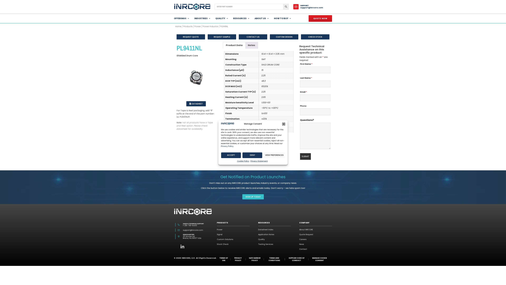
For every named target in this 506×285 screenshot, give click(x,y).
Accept (231, 155)
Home (178, 26)
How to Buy (281, 18)
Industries (201, 18)
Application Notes (266, 234)
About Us (260, 18)
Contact (303, 249)
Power (197, 26)
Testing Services (265, 244)
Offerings (180, 18)
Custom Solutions (225, 239)
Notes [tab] (251, 45)
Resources (240, 18)
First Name (306, 64)
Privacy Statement (259, 161)
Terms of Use (223, 259)
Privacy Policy (227, 146)
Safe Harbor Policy (255, 259)
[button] (283, 124)
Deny (252, 155)
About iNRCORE (306, 229)
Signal (219, 234)
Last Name (306, 78)
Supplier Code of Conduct (297, 259)
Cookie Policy (243, 161)
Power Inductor (210, 26)
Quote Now (320, 18)
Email (303, 92)
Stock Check (222, 244)
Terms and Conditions (274, 259)
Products (188, 26)
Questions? (307, 120)
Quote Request (306, 234)
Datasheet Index (265, 229)
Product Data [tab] (234, 45)
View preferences (274, 155)
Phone (303, 106)
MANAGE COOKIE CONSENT (319, 259)
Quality (220, 18)
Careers (302, 239)
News (301, 244)
